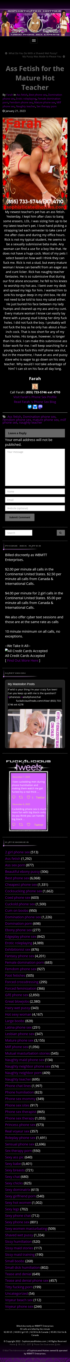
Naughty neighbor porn (23, 1072)
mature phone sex (46, 420)
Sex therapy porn (47, 106)
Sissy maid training (20, 1254)
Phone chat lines (18, 1085)
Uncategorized (16, 1293)
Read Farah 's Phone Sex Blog (35, 402)
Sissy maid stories (19, 1248)
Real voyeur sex (17, 1131)
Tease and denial (18, 1274)
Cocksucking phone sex (23, 891)
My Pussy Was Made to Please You (41, 56)
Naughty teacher (25, 106)
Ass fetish (22, 94)
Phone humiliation (19, 1092)
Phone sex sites (17, 1105)
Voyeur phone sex (19, 1306)
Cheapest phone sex (21, 884)
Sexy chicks (14, 1183)
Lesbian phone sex (19, 1033)
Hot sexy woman (18, 1014)
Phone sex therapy (19, 1118)
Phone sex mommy (20, 1098)
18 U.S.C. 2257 (24, 1344)
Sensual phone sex (19, 1144)
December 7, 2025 (21, 776)
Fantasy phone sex (19, 956)
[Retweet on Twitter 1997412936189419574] (22, 825)
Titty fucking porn (19, 1287)
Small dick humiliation (22, 1267)
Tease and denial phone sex (26, 1280)
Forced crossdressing (22, 982)
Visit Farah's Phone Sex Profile (35, 397)
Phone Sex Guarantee (44, 1344)
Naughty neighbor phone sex (27, 1066)
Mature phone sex (44, 102)
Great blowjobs (17, 1001)
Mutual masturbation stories (27, 1053)
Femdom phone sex (21, 102)
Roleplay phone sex (20, 1137)
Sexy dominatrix (17, 1189)
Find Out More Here (22, 660)
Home (12, 1344)
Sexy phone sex (17, 1222)
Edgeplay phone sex (20, 936)
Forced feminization (20, 988)
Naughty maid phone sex (24, 1059)
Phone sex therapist (20, 1111)
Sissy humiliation (18, 1241)
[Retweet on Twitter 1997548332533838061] (22, 797)
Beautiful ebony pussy (22, 871)
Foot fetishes (15, 975)
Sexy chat (12, 1176)
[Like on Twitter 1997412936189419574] (29, 825)
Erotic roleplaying (26, 98)
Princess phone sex (20, 1124)
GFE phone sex (16, 995)
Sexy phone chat (18, 1215)
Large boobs (14, 1021)
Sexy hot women (18, 1202)
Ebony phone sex (18, 930)
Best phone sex (38, 94)
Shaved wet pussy (19, 1235)
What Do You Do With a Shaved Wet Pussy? (33, 53)
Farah (9, 94)
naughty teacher (30, 422)
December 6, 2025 (21, 804)
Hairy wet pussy (17, 1008)
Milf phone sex (16, 1046)
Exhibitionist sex (17, 949)
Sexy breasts (15, 1170)
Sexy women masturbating (26, 1228)
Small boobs (14, 1261)
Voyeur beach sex (19, 1300)
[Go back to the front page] (35, 22)
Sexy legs (12, 1209)
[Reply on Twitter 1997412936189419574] (14, 825)
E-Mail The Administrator (14, 1350)
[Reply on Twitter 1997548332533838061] (14, 797)
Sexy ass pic (14, 1157)
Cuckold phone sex (20, 904)
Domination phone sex (39, 417)
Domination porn (18, 923)
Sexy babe (13, 1163)
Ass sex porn (15, 865)
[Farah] (35, 386)
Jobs (58, 1344)
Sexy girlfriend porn (20, 1196)
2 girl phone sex (17, 852)
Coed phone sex (17, 897)
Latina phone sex (18, 1027)
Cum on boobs (16, 910)
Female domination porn (24, 962)
